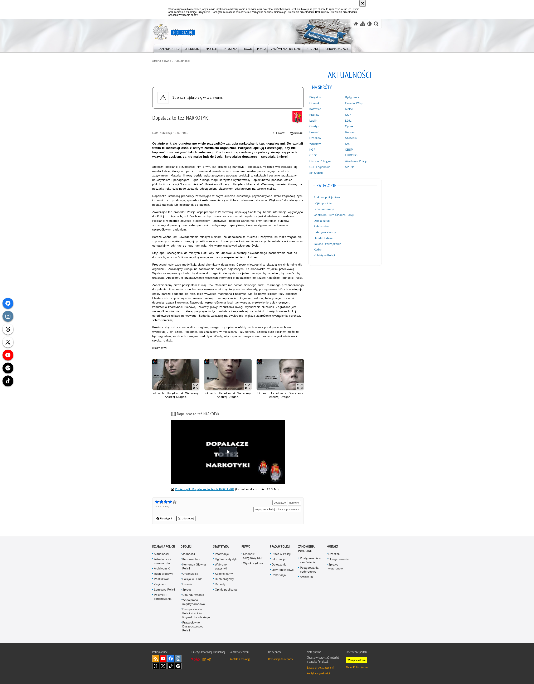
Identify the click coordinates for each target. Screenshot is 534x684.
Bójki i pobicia (323, 203)
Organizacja (190, 573)
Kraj (347, 143)
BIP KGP (206, 659)
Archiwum (306, 576)
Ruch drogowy (163, 573)
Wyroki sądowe (253, 563)
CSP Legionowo (319, 167)
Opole (349, 126)
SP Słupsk (316, 172)
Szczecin (351, 138)
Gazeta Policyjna (320, 161)
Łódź (348, 120)
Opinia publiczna (226, 589)
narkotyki (294, 502)
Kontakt (332, 546)
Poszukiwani (162, 579)
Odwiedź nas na (163, 658)
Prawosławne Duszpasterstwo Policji (192, 626)
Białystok (315, 97)
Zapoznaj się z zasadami (320, 667)
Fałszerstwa (322, 226)
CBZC (313, 155)
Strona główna (161, 60)
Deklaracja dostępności (281, 659)
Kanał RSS (155, 658)
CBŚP (349, 149)
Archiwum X (162, 568)
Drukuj (298, 133)
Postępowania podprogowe (309, 569)
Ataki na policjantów (327, 197)
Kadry (317, 249)
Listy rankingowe (283, 569)
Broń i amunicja (324, 209)
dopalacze (280, 502)
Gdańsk (314, 103)
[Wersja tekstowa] (369, 23)
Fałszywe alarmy (325, 232)
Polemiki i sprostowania (162, 596)
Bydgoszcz (352, 97)
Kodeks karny (224, 573)
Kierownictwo (191, 559)
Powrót (280, 133)
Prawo (246, 546)
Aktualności (182, 60)
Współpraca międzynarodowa (193, 602)
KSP (348, 114)
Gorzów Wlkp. (354, 103)
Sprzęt (186, 589)
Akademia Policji (355, 161)
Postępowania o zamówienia (310, 560)
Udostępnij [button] (166, 518)
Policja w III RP (192, 579)
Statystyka (221, 546)
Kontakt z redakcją (240, 659)
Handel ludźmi (323, 238)
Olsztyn (314, 126)
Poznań (314, 132)
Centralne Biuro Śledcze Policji (334, 215)
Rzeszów (315, 138)
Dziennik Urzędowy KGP (253, 555)
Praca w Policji (280, 546)
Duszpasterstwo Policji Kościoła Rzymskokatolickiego (196, 613)
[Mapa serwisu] (362, 23)
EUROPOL (352, 155)
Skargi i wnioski (338, 559)
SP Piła (349, 167)
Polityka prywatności (318, 673)
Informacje (222, 554)
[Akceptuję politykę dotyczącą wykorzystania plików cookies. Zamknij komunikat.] (362, 3)
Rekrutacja (279, 575)
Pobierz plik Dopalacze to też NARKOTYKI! (204, 489)
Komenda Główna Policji (194, 566)
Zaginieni (160, 584)
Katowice (315, 109)
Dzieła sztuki (322, 220)
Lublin (313, 120)
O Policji (186, 546)
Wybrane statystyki (221, 566)
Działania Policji (163, 546)
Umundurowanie (193, 594)
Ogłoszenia (279, 564)
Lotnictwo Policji (164, 589)
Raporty (220, 584)
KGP (312, 149)
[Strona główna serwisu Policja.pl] (356, 23)
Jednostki (188, 554)
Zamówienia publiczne (306, 548)
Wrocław (315, 143)
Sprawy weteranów (335, 566)
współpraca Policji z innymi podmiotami (277, 509)
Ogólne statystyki (226, 559)
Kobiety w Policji (324, 255)
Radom (350, 132)
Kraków (314, 114)
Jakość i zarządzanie (327, 244)
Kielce (349, 109)
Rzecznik (334, 554)
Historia (187, 584)
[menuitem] (168, 48)
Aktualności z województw (162, 561)
